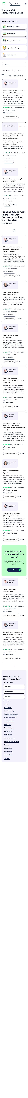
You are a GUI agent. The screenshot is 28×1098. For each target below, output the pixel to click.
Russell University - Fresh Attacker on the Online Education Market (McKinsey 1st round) (14, 426)
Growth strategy (9, 275)
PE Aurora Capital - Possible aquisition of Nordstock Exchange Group (12, 249)
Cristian (10, 84)
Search (7, 65)
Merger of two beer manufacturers (10, 590)
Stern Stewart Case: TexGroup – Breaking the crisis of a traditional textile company (14, 136)
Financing (7, 205)
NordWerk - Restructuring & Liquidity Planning (12, 180)
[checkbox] (3, 75)
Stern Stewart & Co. (9, 127)
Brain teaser (8, 406)
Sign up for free (15, 4)
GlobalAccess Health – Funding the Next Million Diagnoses (13, 92)
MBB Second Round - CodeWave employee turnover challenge (13, 380)
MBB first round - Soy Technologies (10, 336)
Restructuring (8, 162)
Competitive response (11, 116)
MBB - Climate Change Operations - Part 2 (11, 293)
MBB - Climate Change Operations (11, 472)
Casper (10, 582)
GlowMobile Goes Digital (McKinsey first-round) (11, 515)
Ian (9, 285)
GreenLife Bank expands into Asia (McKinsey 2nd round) (13, 633)
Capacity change (9, 318)
